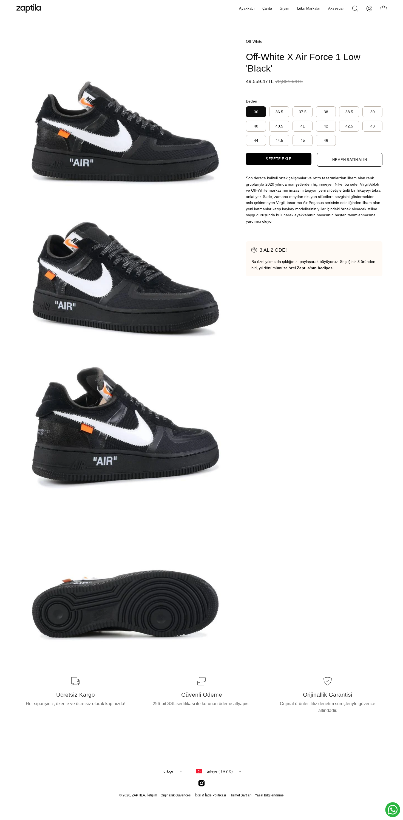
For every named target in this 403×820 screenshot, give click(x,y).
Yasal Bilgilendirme (269, 795)
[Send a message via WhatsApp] (392, 809)
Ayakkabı (247, 8)
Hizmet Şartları (240, 795)
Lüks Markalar (308, 8)
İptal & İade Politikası (210, 795)
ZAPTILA (138, 795)
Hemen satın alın (349, 160)
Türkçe (167, 771)
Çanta (267, 8)
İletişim (152, 795)
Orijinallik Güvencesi (176, 795)
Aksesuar (336, 8)
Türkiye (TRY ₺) (218, 771)
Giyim (284, 8)
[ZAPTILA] (28, 8)
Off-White (254, 41)
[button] (355, 8)
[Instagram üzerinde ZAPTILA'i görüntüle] (201, 783)
